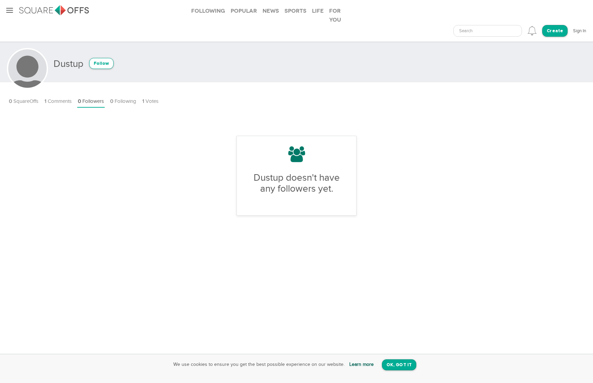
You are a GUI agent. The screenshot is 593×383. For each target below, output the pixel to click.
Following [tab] (208, 11)
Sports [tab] (295, 11)
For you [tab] (335, 15)
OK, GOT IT (399, 365)
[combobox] (487, 31)
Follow (101, 63)
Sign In (579, 31)
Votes (150, 101)
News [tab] (271, 11)
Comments (58, 101)
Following (123, 101)
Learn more (361, 364)
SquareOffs (23, 101)
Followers (91, 101)
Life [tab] (318, 11)
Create (555, 31)
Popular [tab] (244, 11)
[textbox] (488, 31)
